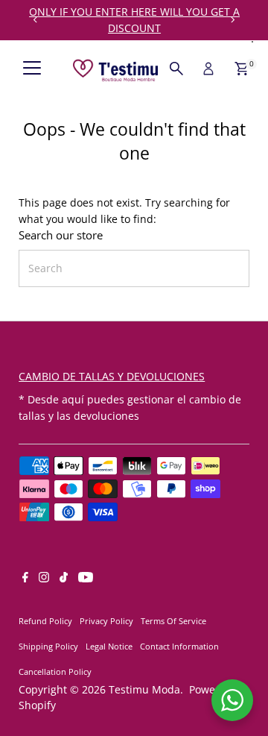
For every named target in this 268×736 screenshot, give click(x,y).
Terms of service (173, 620)
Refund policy (45, 620)
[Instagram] (44, 579)
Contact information (179, 646)
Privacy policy (106, 620)
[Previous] (35, 20)
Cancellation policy (55, 671)
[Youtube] (85, 579)
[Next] (232, 20)
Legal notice (109, 646)
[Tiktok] (63, 579)
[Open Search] (176, 68)
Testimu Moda (144, 689)
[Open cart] (241, 68)
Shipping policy (48, 646)
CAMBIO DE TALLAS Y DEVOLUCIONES (112, 376)
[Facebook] (25, 579)
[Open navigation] (32, 68)
